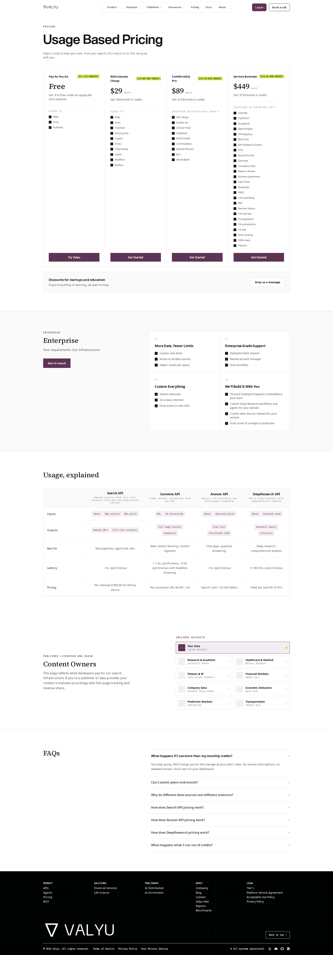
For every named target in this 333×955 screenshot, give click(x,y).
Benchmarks (204, 910)
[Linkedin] (288, 948)
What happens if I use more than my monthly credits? (220, 756)
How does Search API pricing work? (220, 807)
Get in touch (57, 363)
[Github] (282, 948)
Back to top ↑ (278, 934)
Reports (201, 906)
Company (202, 888)
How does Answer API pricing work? (220, 819)
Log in (259, 7)
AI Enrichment (154, 892)
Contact (201, 897)
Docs (209, 7)
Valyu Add (202, 901)
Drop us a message (267, 282)
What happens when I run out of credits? (220, 845)
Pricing (195, 7)
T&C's (250, 888)
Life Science (101, 892)
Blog (199, 892)
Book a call (279, 7)
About (222, 7)
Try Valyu (74, 257)
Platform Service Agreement (265, 892)
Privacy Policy (255, 901)
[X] (269, 948)
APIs (46, 888)
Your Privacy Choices (154, 949)
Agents (47, 892)
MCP (46, 901)
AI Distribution (154, 888)
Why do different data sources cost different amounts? (220, 794)
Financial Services (105, 888)
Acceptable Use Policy (261, 897)
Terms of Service (103, 949)
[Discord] (276, 948)
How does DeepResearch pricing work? (220, 832)
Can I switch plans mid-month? (220, 782)
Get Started (135, 257)
